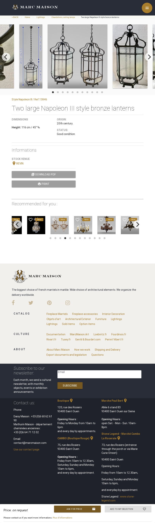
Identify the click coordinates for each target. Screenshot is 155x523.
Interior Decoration (113, 314)
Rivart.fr (51, 339)
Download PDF (43, 174)
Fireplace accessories (85, 314)
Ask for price (81, 509)
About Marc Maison (58, 349)
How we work (82, 349)
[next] (149, 57)
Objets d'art (53, 319)
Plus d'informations (62, 517)
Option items (87, 324)
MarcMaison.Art (79, 334)
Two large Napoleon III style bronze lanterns (100, 17)
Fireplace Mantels (57, 314)
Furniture (100, 319)
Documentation (55, 334)
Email (61, 372)
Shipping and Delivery (107, 349)
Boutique (65, 400)
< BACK (15, 17)
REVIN (17, 163)
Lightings (40, 17)
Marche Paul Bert (115, 400)
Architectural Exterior (78, 319)
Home (27, 17)
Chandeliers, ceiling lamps (63, 17)
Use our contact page (26, 449)
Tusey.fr (66, 339)
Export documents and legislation (66, 354)
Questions (97, 354)
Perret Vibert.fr (114, 339)
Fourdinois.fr (118, 334)
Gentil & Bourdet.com (88, 339)
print (44, 184)
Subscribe (70, 385)
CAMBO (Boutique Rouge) (75, 438)
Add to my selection (128, 509)
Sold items (68, 324)
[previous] (6, 57)
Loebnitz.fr (100, 334)
